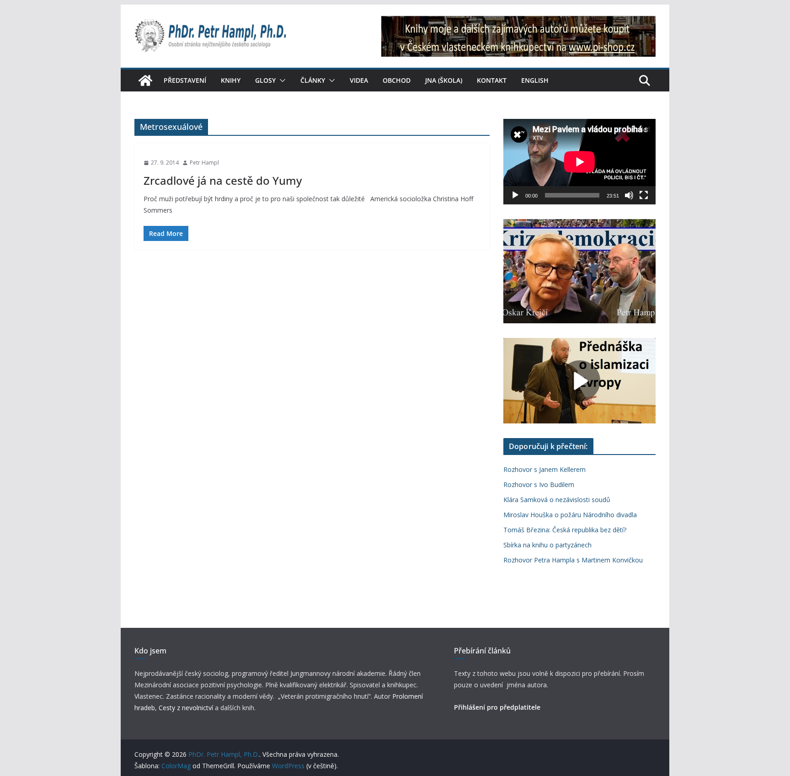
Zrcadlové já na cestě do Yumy (223, 180)
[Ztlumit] (629, 195)
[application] (579, 161)
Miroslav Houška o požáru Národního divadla (570, 514)
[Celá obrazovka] (643, 195)
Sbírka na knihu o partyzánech (547, 545)
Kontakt (492, 80)
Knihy (230, 80)
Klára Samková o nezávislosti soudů (556, 499)
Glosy (265, 80)
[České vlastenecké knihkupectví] (518, 22)
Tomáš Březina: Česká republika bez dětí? (564, 529)
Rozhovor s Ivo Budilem (538, 484)
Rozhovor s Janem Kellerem (544, 469)
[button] (281, 80)
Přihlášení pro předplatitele (497, 707)
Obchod (397, 80)
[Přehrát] (515, 195)
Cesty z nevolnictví (187, 707)
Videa (359, 80)
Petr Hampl (204, 162)
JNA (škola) (443, 80)
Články (312, 80)
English (535, 80)
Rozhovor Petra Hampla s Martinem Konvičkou (573, 560)
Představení (185, 80)
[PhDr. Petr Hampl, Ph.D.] (145, 80)
